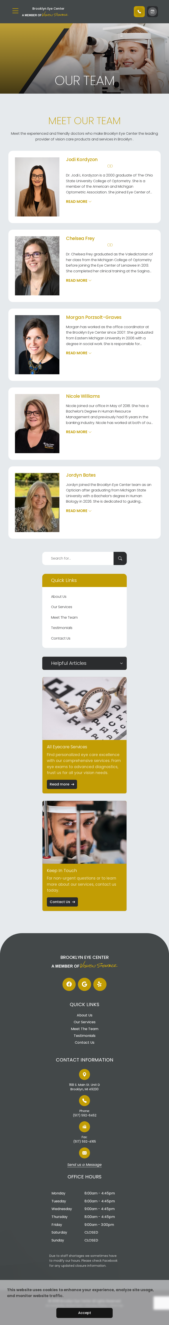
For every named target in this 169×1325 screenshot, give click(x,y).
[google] (84, 984)
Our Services (61, 606)
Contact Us (60, 638)
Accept (84, 1312)
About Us (58, 596)
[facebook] (69, 984)
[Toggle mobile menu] (15, 10)
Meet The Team (64, 617)
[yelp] (100, 984)
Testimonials (61, 627)
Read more (59, 784)
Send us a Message (84, 1165)
